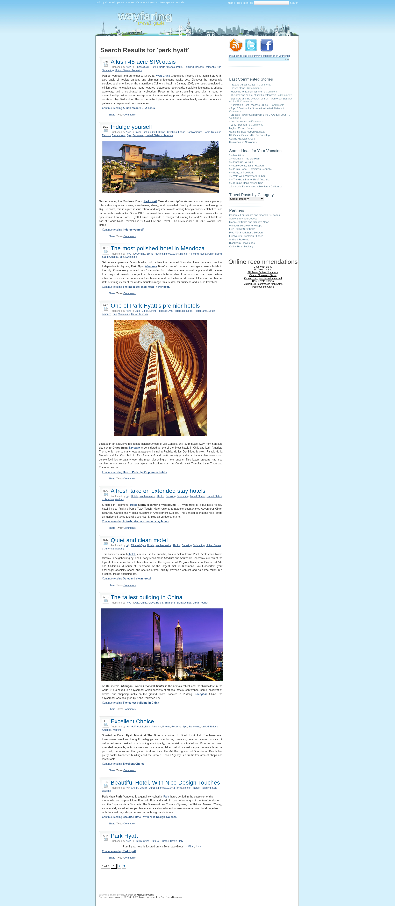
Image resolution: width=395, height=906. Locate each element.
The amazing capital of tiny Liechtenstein (253, 95)
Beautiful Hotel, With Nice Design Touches (165, 782)
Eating (153, 310)
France (178, 787)
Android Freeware (239, 239)
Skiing (218, 253)
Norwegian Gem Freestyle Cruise (249, 105)
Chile (138, 310)
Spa (219, 67)
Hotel (133, 504)
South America (110, 256)
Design (143, 787)
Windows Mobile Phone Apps (245, 225)
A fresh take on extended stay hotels (158, 491)
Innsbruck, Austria (243, 162)
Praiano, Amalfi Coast (243, 84)
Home (231, 2)
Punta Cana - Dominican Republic (252, 169)
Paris (166, 796)
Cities (145, 310)
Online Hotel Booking (241, 246)
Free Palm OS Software (242, 229)
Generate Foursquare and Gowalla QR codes (254, 215)
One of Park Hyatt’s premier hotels (155, 305)
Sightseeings (184, 602)
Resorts (199, 67)
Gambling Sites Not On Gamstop (247, 131)
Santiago (134, 447)
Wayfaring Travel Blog (110, 894)
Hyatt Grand (163, 75)
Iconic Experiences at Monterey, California (258, 186)
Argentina (139, 253)
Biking (138, 132)
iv (127, 496)
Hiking (161, 132)
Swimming (108, 70)
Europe (153, 787)
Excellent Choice (132, 721)
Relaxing (189, 67)
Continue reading (128, 108)
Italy (181, 841)
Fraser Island (238, 88)
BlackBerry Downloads (242, 243)
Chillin (134, 787)
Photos (160, 496)
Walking (119, 499)
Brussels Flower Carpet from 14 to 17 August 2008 (259, 114)
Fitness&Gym (142, 67)
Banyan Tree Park (243, 172)
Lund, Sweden (239, 124)
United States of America (128, 70)
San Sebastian (239, 121)
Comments (129, 114)
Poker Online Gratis (263, 286)
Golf (154, 132)
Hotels (154, 67)
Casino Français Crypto (242, 138)
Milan (191, 846)
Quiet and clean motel (139, 540)
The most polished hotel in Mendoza (158, 248)
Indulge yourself (131, 127)
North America (167, 67)
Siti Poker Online (263, 269)
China (144, 602)
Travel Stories (197, 496)
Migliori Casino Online (241, 128)
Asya (128, 67)
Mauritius (238, 155)
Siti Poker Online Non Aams (262, 272)
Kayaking (171, 132)
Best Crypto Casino (263, 281)
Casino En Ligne (263, 266)
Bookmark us (245, 2)
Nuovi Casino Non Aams (243, 142)
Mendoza (151, 266)
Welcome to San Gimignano (246, 91)
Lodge (181, 132)
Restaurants (118, 135)
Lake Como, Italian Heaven (248, 165)
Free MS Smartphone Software (246, 232)
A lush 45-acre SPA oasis (143, 62)
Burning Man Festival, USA (248, 183)
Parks (179, 67)
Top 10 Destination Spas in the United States (255, 108)
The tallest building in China (146, 597)
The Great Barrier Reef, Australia (251, 179)
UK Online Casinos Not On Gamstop (249, 135)
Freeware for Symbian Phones (246, 236)
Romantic (210, 67)
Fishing (147, 132)
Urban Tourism (139, 314)
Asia (136, 602)
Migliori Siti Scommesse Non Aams (263, 284)
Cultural (155, 841)
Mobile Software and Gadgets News (249, 222)
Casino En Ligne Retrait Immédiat (263, 278)
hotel (132, 554)
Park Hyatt (150, 201)
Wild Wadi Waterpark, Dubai (249, 176)
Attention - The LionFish (246, 158)
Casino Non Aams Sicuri (262, 275)
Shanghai (170, 602)
